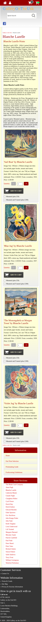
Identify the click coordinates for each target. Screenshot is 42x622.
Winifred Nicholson (12, 563)
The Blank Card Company (14, 484)
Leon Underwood (11, 526)
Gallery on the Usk (7, 32)
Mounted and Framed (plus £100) (17, 200)
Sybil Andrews (10, 554)
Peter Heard (10, 543)
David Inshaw (10, 507)
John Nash (9, 521)
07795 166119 (5, 597)
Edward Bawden (11, 510)
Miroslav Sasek (11, 535)
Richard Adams (11, 549)
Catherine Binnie (11, 493)
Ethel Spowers (10, 512)
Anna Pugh (9, 487)
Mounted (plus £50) (12, 196)
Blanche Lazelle (11, 490)
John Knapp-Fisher (12, 518)
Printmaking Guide (12, 467)
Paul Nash (9, 540)
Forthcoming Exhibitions (14, 472)
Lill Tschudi (10, 529)
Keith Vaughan (10, 524)
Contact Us (5, 573)
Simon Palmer (10, 552)
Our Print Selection (12, 461)
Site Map (5, 584)
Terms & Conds (7, 581)
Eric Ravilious (10, 515)
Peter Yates (9, 546)
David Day (9, 504)
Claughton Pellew (11, 498)
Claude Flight (10, 496)
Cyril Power (10, 501)
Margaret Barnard (11, 532)
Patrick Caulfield (11, 538)
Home (8, 455)
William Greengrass (12, 560)
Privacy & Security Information (12, 587)
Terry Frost (9, 557)
